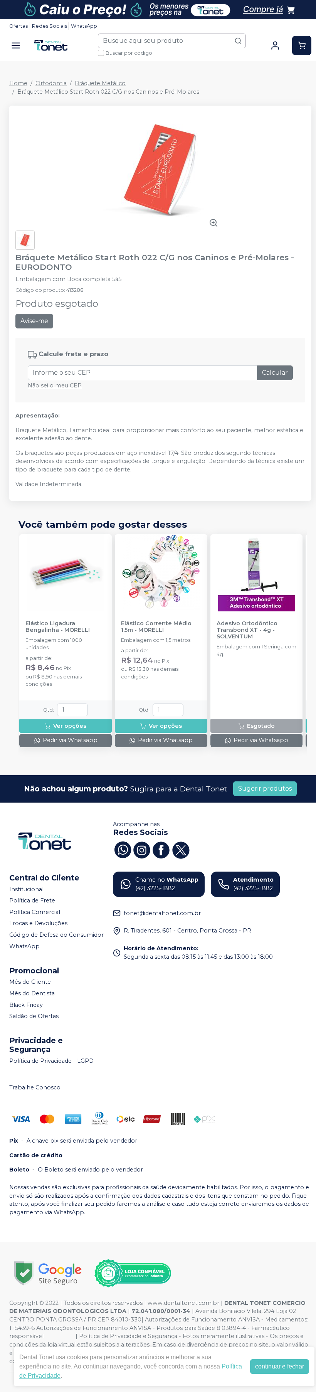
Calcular (275, 372)
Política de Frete (32, 900)
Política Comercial (34, 912)
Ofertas (18, 26)
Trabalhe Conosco (35, 1087)
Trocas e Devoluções (38, 923)
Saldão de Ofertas (34, 1016)
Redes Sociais (49, 26)
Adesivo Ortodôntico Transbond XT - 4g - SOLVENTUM (247, 630)
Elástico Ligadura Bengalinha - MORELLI (57, 626)
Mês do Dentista (32, 993)
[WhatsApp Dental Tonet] (122, 848)
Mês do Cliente (30, 982)
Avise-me (34, 321)
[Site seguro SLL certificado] (47, 1273)
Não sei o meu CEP (55, 385)
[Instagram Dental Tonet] (141, 848)
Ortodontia (51, 83)
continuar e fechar (279, 1366)
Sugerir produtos (265, 788)
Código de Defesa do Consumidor (56, 934)
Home (18, 83)
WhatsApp (84, 26)
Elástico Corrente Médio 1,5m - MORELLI (156, 626)
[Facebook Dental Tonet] (161, 848)
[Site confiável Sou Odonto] (132, 1273)
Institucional (26, 889)
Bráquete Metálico (100, 83)
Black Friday (26, 1004)
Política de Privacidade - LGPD (51, 1060)
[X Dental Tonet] (180, 848)
